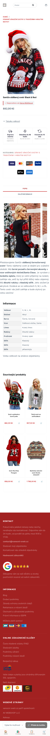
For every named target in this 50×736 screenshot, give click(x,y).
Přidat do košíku (38, 725)
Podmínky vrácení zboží (14, 656)
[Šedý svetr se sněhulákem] (36, 393)
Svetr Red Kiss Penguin (14, 472)
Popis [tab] (25, 188)
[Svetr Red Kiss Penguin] (13, 450)
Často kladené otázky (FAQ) (16, 643)
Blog (5, 595)
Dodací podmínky (11, 599)
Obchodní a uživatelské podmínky (18, 611)
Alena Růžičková (26, 103)
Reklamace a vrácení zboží (15, 607)
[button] (11, 121)
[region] (25, 330)
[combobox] (22, 5)
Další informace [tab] (25, 194)
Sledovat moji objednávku (15, 546)
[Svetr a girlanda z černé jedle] (13, 393)
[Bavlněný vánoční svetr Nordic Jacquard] (36, 450)
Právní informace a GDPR (14, 615)
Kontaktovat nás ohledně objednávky (20, 550)
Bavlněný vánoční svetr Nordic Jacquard (36, 473)
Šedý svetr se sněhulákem (36, 415)
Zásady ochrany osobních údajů (17, 603)
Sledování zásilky (11, 647)
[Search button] (33, 5)
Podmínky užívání (11, 652)
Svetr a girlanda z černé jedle (14, 415)
